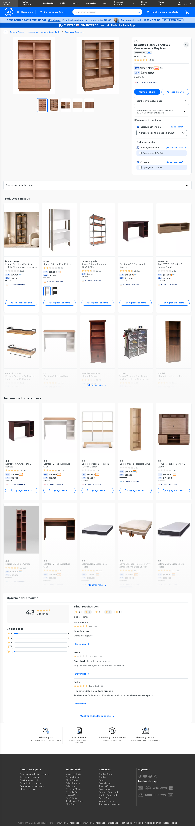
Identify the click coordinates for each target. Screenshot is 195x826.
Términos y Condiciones (67, 823)
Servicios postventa (29, 780)
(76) (138, 271)
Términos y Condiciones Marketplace (100, 823)
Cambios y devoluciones (32, 786)
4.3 (149, 60)
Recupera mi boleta (29, 777)
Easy (101, 780)
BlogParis (70, 804)
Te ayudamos (182, 3)
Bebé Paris (71, 798)
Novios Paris (144, 3)
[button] (54, 12)
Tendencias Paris (74, 801)
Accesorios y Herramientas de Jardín (44, 32)
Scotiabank (104, 789)
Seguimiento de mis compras (34, 774)
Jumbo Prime (6, 3)
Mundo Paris (161, 3)
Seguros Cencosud (108, 792)
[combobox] (161, 133)
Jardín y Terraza (17, 32)
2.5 (59, 268)
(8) (152, 60)
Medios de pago (28, 789)
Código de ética (153, 823)
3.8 (97, 271)
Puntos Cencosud (26, 3)
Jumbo (102, 777)
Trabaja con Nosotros (109, 804)
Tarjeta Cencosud (107, 786)
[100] (47, 291)
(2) (62, 268)
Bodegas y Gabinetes (74, 32)
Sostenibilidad (73, 777)
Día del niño (72, 792)
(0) (22, 271)
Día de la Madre (73, 789)
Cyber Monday (73, 783)
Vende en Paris (73, 774)
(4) (100, 271)
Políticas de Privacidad (131, 823)
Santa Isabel (105, 783)
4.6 (135, 271)
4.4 (59, 470)
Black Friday (72, 780)
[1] (54, 291)
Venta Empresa (106, 801)
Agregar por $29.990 (153, 153)
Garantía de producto (30, 783)
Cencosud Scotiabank (118, 3)
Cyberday (70, 786)
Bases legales (170, 823)
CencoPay (104, 798)
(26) (62, 470)
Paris (149, 53)
